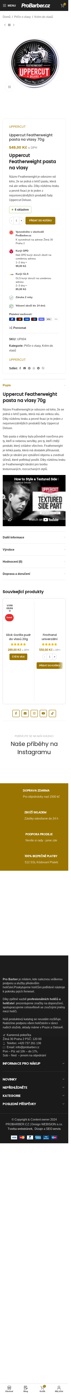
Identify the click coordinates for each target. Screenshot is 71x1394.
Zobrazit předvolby (34, 1378)
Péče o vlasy (22, 16)
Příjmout (34, 1358)
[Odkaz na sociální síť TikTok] (52, 713)
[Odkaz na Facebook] (20, 368)
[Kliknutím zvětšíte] (9, 87)
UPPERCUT (17, 126)
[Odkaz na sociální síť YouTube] (43, 713)
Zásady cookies (15, 1387)
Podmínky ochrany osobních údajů (42, 1387)
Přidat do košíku (40, 220)
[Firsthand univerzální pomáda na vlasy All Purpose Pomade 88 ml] (49, 616)
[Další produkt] (13, 25)
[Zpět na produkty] (9, 25)
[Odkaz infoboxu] (34, 794)
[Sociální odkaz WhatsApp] (34, 368)
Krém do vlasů (43, 16)
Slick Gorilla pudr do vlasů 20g (18, 637)
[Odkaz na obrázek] (34, 893)
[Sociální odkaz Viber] (43, 368)
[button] (63, 1325)
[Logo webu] (35, 5)
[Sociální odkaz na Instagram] (34, 713)
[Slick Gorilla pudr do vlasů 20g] (18, 616)
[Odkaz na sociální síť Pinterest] (29, 368)
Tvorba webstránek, (20, 1128)
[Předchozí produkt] (5, 25)
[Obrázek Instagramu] (12, 770)
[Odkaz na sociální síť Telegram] (38, 368)
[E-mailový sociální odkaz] (24, 368)
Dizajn (39, 1128)
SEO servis (53, 1128)
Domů (7, 16)
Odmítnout (34, 1368)
